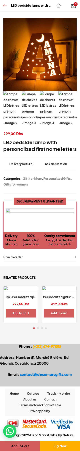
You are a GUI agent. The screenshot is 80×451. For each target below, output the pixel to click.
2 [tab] (38, 328)
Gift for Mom (32, 179)
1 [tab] (34, 328)
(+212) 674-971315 (47, 346)
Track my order (58, 394)
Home (14, 394)
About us (29, 399)
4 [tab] (46, 328)
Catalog (33, 394)
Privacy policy (40, 411)
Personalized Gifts (57, 179)
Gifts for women (15, 184)
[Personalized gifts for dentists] (59, 303)
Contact (50, 399)
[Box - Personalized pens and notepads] (21, 303)
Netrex (67, 435)
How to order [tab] (13, 257)
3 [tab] (42, 328)
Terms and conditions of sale (40, 405)
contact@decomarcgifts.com (46, 374)
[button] (73, 5)
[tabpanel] (21, 304)
